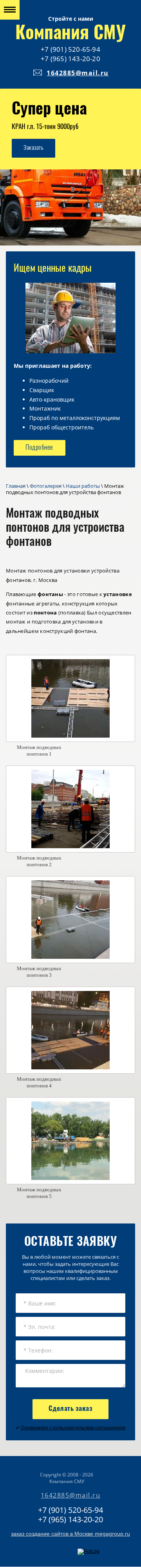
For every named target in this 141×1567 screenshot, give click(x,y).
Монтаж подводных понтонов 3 (39, 971)
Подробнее (39, 447)
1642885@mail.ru (78, 73)
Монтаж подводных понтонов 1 (39, 750)
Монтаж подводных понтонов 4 (39, 1082)
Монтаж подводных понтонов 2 (39, 861)
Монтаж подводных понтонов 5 (39, 1193)
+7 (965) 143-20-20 (70, 58)
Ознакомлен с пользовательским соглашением (73, 1428)
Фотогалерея (45, 485)
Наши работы (83, 485)
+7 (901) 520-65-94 (70, 49)
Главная (15, 485)
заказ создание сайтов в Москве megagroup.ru (70, 1534)
